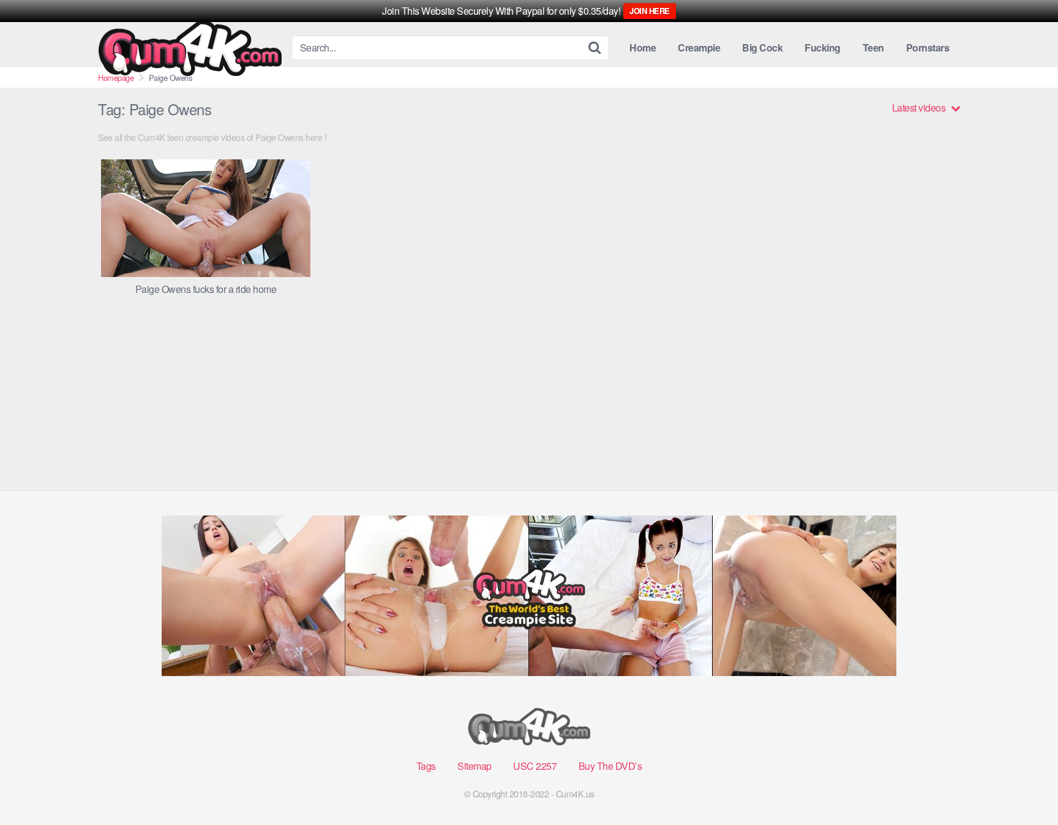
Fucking (823, 47)
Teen (873, 47)
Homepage (115, 77)
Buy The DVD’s (610, 766)
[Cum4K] (190, 48)
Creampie (699, 47)
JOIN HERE (649, 11)
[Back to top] (1024, 785)
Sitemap (474, 766)
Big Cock (762, 47)
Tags (426, 766)
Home (642, 47)
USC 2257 (535, 766)
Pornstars (928, 47)
